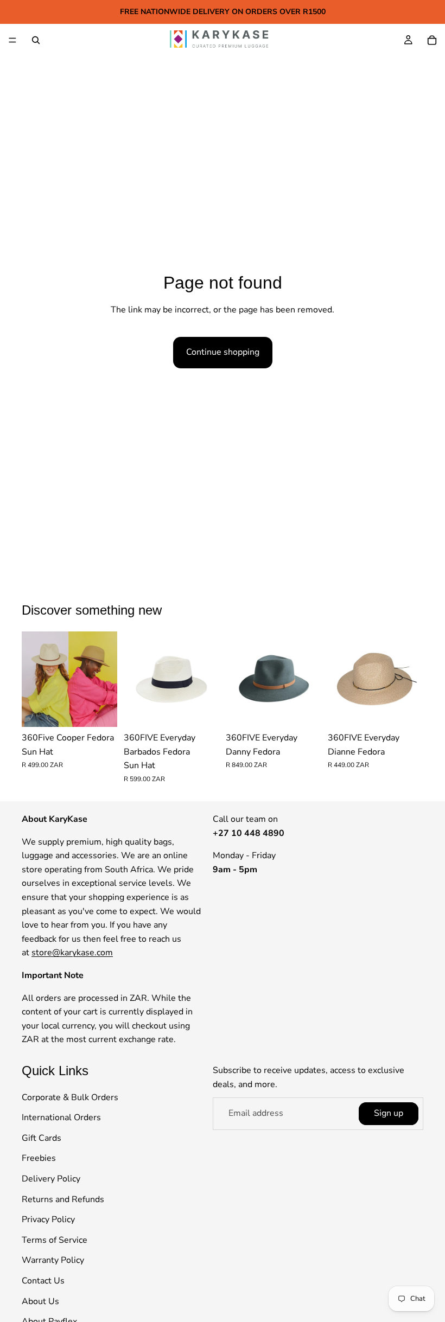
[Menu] (12, 40)
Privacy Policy (48, 1219)
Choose (109, 710)
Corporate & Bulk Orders (70, 1097)
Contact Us (43, 1281)
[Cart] (432, 40)
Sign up (388, 1113)
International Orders (61, 1117)
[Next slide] (105, 679)
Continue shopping (222, 352)
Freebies (39, 1158)
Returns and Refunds (63, 1199)
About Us (40, 1301)
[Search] (36, 40)
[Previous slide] (34, 679)
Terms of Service (54, 1240)
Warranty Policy (53, 1260)
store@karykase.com (72, 953)
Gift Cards (41, 1138)
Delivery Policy (51, 1179)
